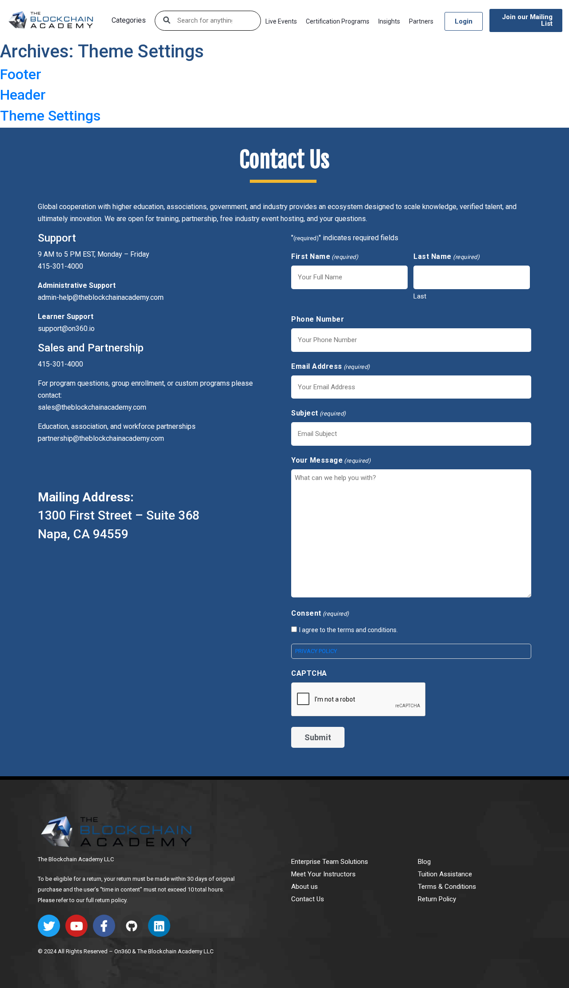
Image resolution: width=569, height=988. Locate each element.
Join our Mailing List (527, 20)
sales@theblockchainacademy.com (92, 407)
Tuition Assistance (445, 874)
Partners (421, 21)
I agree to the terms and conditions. (348, 629)
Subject (318, 413)
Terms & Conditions (447, 887)
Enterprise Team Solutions (329, 862)
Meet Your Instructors (323, 874)
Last (419, 296)
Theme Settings (50, 115)
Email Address (330, 366)
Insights (389, 21)
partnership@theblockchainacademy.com (101, 438)
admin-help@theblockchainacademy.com (101, 297)
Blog (424, 862)
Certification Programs (337, 21)
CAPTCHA (309, 673)
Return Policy (437, 899)
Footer (20, 74)
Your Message (331, 460)
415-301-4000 (60, 364)
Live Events (281, 21)
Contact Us (307, 899)
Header (23, 94)
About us (304, 887)
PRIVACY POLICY (316, 651)
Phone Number (317, 319)
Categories (129, 20)
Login (464, 21)
